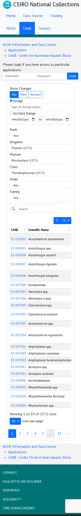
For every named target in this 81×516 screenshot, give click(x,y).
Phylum (15, 154)
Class (14, 166)
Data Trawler (33, 15)
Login (72, 76)
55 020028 (18, 396)
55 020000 (18, 380)
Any (14, 94)
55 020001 (18, 239)
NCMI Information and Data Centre (29, 44)
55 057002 (18, 360)
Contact (44, 28)
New (23, 94)
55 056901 (18, 248)
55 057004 (18, 335)
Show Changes (21, 88)
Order (14, 179)
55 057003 (18, 353)
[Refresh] (57, 220)
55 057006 (18, 298)
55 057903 (18, 323)
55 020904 (18, 405)
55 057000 (18, 285)
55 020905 (18, 387)
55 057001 (18, 374)
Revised (35, 94)
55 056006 (18, 276)
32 (60, 433)
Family (15, 191)
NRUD (11, 28)
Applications (17, 50)
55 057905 (18, 292)
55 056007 (18, 264)
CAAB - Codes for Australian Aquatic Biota (39, 55)
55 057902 (18, 347)
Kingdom (16, 142)
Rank (13, 129)
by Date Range (24, 113)
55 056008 (18, 255)
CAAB (27, 28)
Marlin (11, 15)
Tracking (56, 15)
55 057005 (18, 314)
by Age (18, 101)
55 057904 (18, 305)
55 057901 (18, 367)
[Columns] (66, 220)
